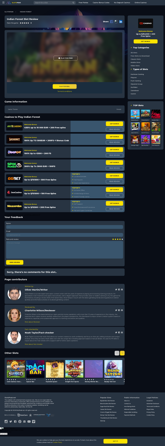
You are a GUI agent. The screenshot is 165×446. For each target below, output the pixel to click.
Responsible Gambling (130, 412)
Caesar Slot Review (105, 409)
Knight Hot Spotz (72, 381)
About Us (126, 400)
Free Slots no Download (140, 56)
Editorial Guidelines (129, 409)
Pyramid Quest (51, 381)
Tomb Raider (155, 132)
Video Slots (135, 66)
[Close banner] (1, 428)
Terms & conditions (64, 91)
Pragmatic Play (74, 364)
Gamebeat (135, 90)
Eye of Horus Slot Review (146, 132)
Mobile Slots (135, 62)
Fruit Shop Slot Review (156, 145)
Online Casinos (141, 3)
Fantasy (76, 373)
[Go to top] (161, 442)
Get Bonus (114, 124)
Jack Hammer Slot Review (135, 132)
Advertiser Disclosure (153, 403)
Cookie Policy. (57, 442)
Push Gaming (136, 81)
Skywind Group (136, 84)
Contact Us (127, 403)
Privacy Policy (151, 412)
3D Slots (134, 53)
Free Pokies (83, 3)
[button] (117, 353)
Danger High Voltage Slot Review (135, 145)
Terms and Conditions (153, 406)
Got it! (115, 441)
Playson (134, 77)
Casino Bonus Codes (101, 3)
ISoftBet (134, 87)
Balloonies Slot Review (135, 120)
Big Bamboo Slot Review (107, 400)
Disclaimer (150, 400)
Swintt (133, 94)
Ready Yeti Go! (110, 381)
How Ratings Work (129, 406)
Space (37, 373)
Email (8, 231)
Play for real (64, 86)
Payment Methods (129, 415)
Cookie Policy (150, 415)
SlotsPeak (9, 12)
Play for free (16, 368)
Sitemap (102, 421)
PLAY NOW (3, 434)
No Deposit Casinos (122, 3)
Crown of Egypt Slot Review (108, 412)
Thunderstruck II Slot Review (108, 418)
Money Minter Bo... (92, 381)
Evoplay (93, 363)
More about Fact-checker (33, 344)
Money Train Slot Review (107, 415)
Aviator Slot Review (156, 120)
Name (8, 223)
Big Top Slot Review (146, 145)
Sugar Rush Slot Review (107, 406)
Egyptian (57, 373)
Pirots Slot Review (146, 120)
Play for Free (67, 58)
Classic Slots (136, 59)
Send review (15, 262)
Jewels (18, 373)
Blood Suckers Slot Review (108, 403)
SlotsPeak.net (10, 398)
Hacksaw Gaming (137, 74)
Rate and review (12, 239)
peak (16, 3)
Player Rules (150, 409)
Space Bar (30, 381)
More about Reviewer (32, 322)
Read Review (114, 129)
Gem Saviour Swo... (14, 381)
